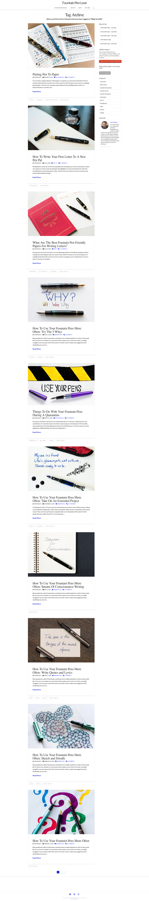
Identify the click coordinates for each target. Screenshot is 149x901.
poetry (37, 698)
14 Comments (70, 418)
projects (31, 357)
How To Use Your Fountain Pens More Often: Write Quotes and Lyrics (57, 670)
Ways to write (64, 99)
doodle (31, 99)
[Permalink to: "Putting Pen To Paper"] (61, 45)
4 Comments (68, 675)
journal (51, 440)
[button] (93, 8)
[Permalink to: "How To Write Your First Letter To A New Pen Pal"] (61, 128)
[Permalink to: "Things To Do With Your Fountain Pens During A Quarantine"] (61, 384)
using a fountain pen (51, 99)
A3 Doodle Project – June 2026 (108, 31)
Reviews (102, 109)
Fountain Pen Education (106, 87)
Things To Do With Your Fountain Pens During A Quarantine (57, 413)
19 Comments (71, 77)
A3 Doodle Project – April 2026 (108, 43)
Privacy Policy (74, 898)
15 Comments (63, 249)
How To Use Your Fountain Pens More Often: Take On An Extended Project (57, 499)
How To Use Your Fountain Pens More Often (61, 840)
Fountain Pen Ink (104, 90)
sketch (38, 783)
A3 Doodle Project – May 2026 (108, 35)
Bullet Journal (103, 84)
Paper (54, 249)
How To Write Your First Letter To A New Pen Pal (59, 158)
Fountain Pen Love (74, 2)
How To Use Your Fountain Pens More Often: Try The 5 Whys (57, 330)
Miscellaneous (59, 77)
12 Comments (72, 504)
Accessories (103, 81)
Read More (37, 92)
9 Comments (63, 163)
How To (54, 163)
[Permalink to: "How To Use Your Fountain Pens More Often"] (61, 812)
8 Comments (68, 334)
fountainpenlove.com (106, 146)
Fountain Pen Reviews (105, 94)
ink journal (43, 440)
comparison (32, 271)
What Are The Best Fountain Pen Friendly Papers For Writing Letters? (59, 244)
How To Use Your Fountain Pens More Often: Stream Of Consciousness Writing (58, 585)
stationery (53, 271)
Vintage (102, 112)
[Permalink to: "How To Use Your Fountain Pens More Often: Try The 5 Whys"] (61, 299)
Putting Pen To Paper (46, 74)
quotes (45, 698)
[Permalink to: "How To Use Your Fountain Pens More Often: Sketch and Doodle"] (61, 726)
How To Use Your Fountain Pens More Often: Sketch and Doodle (57, 756)
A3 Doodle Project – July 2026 (108, 27)
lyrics (30, 698)
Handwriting (58, 334)
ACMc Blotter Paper (105, 39)
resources (40, 357)
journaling (40, 99)
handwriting (32, 440)
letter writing (33, 185)
